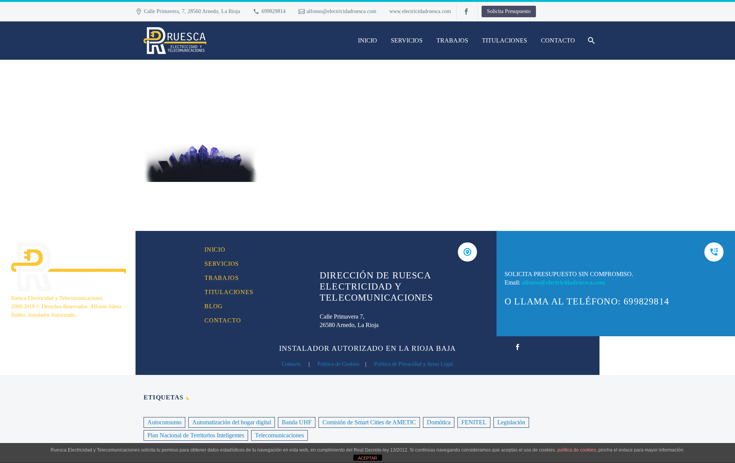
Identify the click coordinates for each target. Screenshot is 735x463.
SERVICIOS (407, 40)
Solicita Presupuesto (509, 11)
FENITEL (474, 422)
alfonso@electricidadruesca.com (341, 11)
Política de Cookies (338, 364)
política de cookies (576, 450)
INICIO (367, 40)
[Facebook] (466, 11)
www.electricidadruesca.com (420, 11)
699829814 (273, 11)
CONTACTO (558, 40)
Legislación (511, 422)
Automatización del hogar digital (231, 422)
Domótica (439, 422)
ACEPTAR (367, 458)
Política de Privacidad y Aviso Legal (413, 364)
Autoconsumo (164, 422)
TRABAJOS (452, 40)
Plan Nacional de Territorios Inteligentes (195, 435)
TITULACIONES (504, 40)
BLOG (213, 306)
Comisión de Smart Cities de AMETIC (369, 422)
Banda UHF (297, 422)
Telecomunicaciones (279, 435)
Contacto (291, 364)
